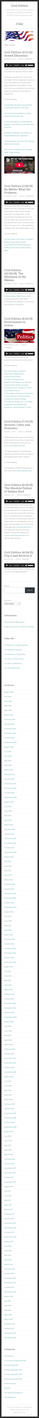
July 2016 (7, 1246)
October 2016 (9, 1232)
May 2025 (7, 761)
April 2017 (8, 1205)
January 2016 (9, 1273)
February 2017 (9, 1214)
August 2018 (8, 1131)
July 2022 (7, 916)
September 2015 (10, 1292)
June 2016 (8, 1251)
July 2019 (7, 1081)
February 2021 (9, 994)
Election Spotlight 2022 (13, 1370)
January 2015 (9, 1328)
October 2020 (9, 1012)
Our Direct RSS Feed (12, 668)
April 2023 (8, 875)
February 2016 (9, 1269)
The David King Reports (13, 1393)
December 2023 (10, 838)
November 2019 (10, 1063)
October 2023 (9, 848)
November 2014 (10, 1338)
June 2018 (8, 1141)
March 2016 (8, 1264)
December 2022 (10, 893)
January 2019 (9, 1109)
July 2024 (7, 806)
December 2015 (10, 1278)
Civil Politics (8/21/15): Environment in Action (18, 322)
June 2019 (8, 1086)
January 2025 (9, 779)
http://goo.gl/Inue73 (18, 535)
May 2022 (7, 925)
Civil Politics (19, 5)
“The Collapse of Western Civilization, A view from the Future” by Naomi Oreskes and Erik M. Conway (18, 396)
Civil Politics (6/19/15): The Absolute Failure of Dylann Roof (18, 488)
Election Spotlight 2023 (13, 1374)
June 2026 (8, 701)
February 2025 (9, 774)
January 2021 (9, 999)
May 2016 (7, 1255)
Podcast (7, 1388)
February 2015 (9, 1324)
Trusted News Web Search (14, 622)
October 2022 (9, 903)
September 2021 (10, 962)
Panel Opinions (10, 1383)
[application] (19, 65)
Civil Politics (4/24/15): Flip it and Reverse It (19, 553)
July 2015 (7, 1301)
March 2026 (8, 715)
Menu (20, 24)
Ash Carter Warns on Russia (14, 371)
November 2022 (10, 898)
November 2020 (10, 1008)
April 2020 (8, 1040)
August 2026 (9, 692)
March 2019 (8, 1099)
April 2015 (8, 1315)
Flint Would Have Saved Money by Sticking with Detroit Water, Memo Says (17, 247)
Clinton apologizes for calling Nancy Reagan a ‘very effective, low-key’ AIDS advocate (19, 124)
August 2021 (8, 967)
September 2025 (10, 742)
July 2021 (7, 971)
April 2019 (8, 1095)
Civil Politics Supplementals (15, 1361)
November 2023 (10, 843)
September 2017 (10, 1182)
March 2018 (8, 1154)
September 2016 (10, 1237)
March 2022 (8, 935)
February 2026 (9, 719)
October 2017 (9, 1177)
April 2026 (8, 710)
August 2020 (9, 1022)
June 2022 (8, 921)
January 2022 (9, 944)
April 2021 (8, 985)
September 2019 (10, 1072)
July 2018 (7, 1136)
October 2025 (9, 738)
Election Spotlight (11, 1365)
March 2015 (8, 1319)
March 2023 (8, 880)
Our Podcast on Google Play (14, 654)
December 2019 (10, 1058)
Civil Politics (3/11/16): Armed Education (18, 53)
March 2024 (8, 825)
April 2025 (8, 765)
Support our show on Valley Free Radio (19, 627)
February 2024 (9, 829)
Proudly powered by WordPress (19, 1407)
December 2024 (10, 784)
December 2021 (10, 948)
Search (6, 586)
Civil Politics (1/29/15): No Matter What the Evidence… (18, 189)
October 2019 (9, 1067)
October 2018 (9, 1122)
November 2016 (10, 1228)
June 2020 (8, 1031)
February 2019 (9, 1104)
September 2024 (10, 797)
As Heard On (9, 1356)
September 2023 (10, 852)
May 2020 (7, 1035)
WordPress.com (19, 1412)
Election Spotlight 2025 (13, 1379)
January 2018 (9, 1164)
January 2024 (9, 834)
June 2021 (8, 976)
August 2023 (8, 857)
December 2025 (10, 729)
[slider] (31, 65)
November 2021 (10, 953)
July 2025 (7, 751)
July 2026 (7, 696)
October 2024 (9, 793)
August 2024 (8, 802)
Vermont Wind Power (12, 377)
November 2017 (10, 1173)
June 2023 (8, 866)
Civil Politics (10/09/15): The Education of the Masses (15, 275)
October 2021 (9, 958)
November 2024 (10, 788)
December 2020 (10, 1003)
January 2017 (9, 1218)
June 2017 (8, 1196)
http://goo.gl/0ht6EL (24, 527)
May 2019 (7, 1090)
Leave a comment (25, 59)
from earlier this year (17, 446)
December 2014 (10, 1333)
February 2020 (9, 1049)
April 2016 (8, 1260)
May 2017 (7, 1200)
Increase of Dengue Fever (14, 379)
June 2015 (8, 1305)
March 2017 (8, 1209)
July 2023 (7, 861)
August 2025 (8, 747)
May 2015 (7, 1310)
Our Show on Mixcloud (13, 663)
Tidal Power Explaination (14, 374)
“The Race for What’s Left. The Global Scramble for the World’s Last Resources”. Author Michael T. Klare (18, 404)
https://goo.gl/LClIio (24, 471)
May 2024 (7, 816)
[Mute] (26, 65)
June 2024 (8, 811)
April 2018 (8, 1150)
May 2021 (7, 980)
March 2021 (8, 990)
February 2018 (9, 1159)
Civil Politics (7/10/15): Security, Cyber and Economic (18, 425)
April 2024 (8, 820)
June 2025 (8, 756)
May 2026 (7, 706)
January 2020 (9, 1054)
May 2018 (7, 1145)
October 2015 (9, 1287)
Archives (7, 600)
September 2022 (10, 907)
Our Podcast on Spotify (13, 650)
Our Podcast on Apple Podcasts (16, 645)
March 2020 (8, 1044)
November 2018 (10, 1118)
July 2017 (7, 1191)
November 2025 (10, 733)
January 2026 (9, 724)
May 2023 (7, 870)
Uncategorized (9, 1397)
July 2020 (7, 1026)
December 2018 (10, 1113)
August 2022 (8, 912)
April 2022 (8, 930)
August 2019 (8, 1077)
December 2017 (10, 1168)
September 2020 (10, 1017)
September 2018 (10, 1127)
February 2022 (9, 939)
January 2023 (9, 889)
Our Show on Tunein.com (14, 659)
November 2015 (10, 1283)
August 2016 (8, 1241)
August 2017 (8, 1186)
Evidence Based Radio (12, 296)
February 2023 (9, 884)
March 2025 (8, 770)
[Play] (7, 65)
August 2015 (8, 1296)
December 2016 (10, 1223)
